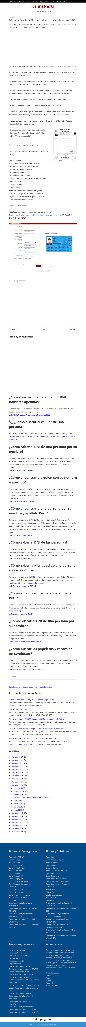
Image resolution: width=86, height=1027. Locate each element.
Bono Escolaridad (52, 863)
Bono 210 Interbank (16, 892)
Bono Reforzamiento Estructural (58, 884)
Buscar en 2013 (18, 819)
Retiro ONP (50, 889)
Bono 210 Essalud (16, 889)
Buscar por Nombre (15, 1)
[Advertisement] (43, 47)
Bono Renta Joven (53, 876)
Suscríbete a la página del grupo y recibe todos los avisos (30, 687)
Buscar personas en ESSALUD (20, 977)
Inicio (43, 330)
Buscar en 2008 (18, 832)
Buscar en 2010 (18, 829)
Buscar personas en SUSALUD (24, 586)
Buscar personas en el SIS (23, 470)
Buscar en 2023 (18, 763)
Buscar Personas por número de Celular (24, 985)
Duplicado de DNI (15, 964)
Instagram (49, 980)
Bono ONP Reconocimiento (56, 871)
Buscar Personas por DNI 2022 (20, 966)
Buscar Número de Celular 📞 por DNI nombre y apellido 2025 (32, 700)
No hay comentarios (20, 281)
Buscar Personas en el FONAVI (21, 993)
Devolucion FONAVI (16, 857)
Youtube (49, 978)
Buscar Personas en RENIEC (20, 972)
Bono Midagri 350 (15, 865)
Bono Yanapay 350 (16, 879)
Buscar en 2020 (18, 772)
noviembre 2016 (20, 791)
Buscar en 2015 (18, 813)
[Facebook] (36, 1019)
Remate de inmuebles (17, 961)
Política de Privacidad (17, 950)
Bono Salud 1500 (15, 860)
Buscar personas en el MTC (23, 558)
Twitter (48, 975)
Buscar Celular (43, 1)
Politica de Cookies (16, 953)
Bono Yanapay (14, 873)
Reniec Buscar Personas (18, 956)
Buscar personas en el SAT (23, 535)
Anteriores (13, 330)
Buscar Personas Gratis (57, 1)
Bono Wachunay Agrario (55, 860)
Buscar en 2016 (18, 785)
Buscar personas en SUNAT (23, 501)
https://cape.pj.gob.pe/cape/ (33, 145)
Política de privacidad (49, 1024)
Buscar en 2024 (18, 760)
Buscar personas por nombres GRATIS (23, 969)
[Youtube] (45, 1019)
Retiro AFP (50, 892)
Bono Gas (50, 857)
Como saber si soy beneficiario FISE (22, 1009)
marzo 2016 (18, 804)
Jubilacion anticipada (54, 895)
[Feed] (49, 1019)
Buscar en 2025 (18, 757)
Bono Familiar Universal (18, 897)
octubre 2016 (19, 794)
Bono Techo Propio (53, 873)
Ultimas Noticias (15, 958)
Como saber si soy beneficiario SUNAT (23, 1012)
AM (31, 1024)
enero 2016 (18, 810)
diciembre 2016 (19, 788)
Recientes (72, 330)
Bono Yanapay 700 (16, 876)
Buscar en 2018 (18, 779)
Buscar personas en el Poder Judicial (27, 642)
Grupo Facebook (52, 973)
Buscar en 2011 (18, 826)
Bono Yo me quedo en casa (19, 895)
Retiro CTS (50, 887)
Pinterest (49, 983)
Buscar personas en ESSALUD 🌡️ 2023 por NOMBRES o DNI (32, 738)
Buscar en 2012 (18, 822)
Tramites (11, 17)
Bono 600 (12, 900)
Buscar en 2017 (18, 782)
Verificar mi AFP (52, 897)
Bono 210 (12, 887)
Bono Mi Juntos (15, 863)
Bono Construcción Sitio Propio (58, 881)
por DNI (34, 1)
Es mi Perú (43, 6)
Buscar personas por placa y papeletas (27, 669)
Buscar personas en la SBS (23, 614)
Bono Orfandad (51, 865)
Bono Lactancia (52, 868)
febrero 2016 (18, 807)
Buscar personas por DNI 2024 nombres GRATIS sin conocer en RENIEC (36, 719)
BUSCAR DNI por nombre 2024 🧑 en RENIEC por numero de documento (36, 729)
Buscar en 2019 (18, 776)
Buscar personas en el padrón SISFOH (23, 974)
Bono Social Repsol (16, 871)
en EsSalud (26, 1)
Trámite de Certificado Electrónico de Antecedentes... (33, 797)
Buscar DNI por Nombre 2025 (20, 709)
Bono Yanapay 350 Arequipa (19, 884)
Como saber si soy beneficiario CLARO (23, 1007)
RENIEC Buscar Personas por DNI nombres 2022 (31, 415)
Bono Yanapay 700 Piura (18, 881)
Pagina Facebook (52, 985)
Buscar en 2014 (18, 816)
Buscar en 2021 (18, 769)
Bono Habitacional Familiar (56, 879)
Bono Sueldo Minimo (17, 868)
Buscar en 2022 (18, 766)
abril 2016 (17, 801)
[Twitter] (40, 1019)
